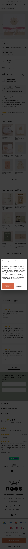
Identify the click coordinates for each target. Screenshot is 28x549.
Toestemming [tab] (5, 261)
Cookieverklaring (16, 278)
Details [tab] (14, 261)
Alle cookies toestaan (8, 285)
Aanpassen (19, 286)
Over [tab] (23, 261)
